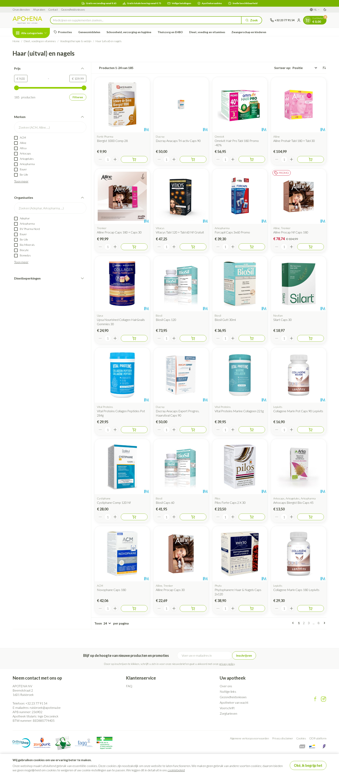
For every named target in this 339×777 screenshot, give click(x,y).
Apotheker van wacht (234, 702)
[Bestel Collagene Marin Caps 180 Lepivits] (310, 608)
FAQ (129, 686)
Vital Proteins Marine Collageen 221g (239, 411)
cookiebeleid (176, 770)
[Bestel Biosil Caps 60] (193, 517)
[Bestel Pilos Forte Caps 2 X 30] (252, 517)
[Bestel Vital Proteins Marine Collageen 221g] (252, 429)
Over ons (226, 686)
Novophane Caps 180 (111, 590)
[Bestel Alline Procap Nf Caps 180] (310, 246)
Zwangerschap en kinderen (248, 32)
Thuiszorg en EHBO (170, 32)
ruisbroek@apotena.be (45, 707)
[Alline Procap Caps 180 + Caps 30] (122, 196)
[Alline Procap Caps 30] (181, 553)
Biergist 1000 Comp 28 (112, 141)
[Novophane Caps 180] (122, 553)
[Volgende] (323, 622)
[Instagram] (323, 699)
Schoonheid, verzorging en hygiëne (129, 32)
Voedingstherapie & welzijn (75, 41)
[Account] (299, 20)
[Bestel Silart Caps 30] (310, 338)
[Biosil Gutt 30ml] (240, 283)
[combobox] (145, 20)
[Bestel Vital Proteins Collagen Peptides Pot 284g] (134, 429)
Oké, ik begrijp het (308, 765)
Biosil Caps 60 (165, 502)
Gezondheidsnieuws (73, 9)
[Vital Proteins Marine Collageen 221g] (240, 375)
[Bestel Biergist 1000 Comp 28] (134, 159)
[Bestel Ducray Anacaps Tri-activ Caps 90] (193, 159)
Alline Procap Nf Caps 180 (290, 232)
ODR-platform (317, 738)
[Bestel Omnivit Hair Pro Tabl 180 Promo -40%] (252, 159)
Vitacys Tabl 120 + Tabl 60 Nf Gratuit (180, 232)
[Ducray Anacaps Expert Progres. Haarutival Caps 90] (181, 375)
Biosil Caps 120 (166, 319)
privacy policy (227, 663)
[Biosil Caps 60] (181, 466)
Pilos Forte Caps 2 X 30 (230, 502)
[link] (293, 622)
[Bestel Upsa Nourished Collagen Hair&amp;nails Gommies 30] (134, 338)
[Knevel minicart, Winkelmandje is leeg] (307, 20)
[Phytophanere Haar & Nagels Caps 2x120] (240, 553)
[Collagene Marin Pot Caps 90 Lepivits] (298, 375)
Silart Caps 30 (282, 319)
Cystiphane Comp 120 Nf (114, 502)
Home (16, 41)
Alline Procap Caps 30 (170, 590)
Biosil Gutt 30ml (225, 319)
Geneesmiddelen (89, 32)
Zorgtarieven (228, 713)
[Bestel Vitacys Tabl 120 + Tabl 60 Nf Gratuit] (193, 246)
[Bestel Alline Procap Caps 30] (193, 608)
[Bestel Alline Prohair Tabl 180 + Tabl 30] (310, 159)
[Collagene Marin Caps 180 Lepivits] (298, 553)
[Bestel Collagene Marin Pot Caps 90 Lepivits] (310, 429)
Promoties (65, 32)
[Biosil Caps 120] (181, 283)
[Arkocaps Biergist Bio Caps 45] (298, 466)
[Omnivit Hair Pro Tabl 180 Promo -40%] (240, 104)
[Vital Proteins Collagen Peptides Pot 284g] (122, 375)
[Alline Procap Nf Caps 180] (298, 196)
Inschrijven (244, 655)
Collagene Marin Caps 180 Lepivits (296, 590)
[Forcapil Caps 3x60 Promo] (240, 196)
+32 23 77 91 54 (36, 703)
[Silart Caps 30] (298, 283)
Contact (53, 9)
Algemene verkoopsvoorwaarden (249, 738)
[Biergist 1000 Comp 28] (122, 104)
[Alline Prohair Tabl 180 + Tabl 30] (298, 104)
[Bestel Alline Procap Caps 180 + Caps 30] (134, 246)
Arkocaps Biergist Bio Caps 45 (293, 502)
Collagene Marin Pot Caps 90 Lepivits (298, 411)
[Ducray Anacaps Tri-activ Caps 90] (181, 104)
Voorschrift (227, 708)
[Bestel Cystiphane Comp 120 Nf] (134, 517)
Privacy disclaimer (282, 738)
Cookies (301, 738)
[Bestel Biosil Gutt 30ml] (252, 338)
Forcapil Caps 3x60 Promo (232, 232)
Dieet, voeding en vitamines (207, 32)
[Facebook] (315, 699)
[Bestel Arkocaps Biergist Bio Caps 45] (310, 517)
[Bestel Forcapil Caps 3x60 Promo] (252, 246)
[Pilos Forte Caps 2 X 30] (240, 466)
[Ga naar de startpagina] (27, 20)
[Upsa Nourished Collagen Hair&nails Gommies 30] (122, 283)
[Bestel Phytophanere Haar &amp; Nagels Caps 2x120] (252, 608)
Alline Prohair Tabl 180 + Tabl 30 (294, 141)
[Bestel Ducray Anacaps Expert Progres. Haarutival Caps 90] (193, 429)
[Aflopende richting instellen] (324, 68)
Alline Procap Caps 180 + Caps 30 (119, 232)
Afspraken (39, 9)
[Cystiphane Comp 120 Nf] (122, 466)
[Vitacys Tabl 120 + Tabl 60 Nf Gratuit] (181, 196)
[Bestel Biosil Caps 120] (193, 338)
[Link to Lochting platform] (324, 746)
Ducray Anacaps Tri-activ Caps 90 (178, 141)
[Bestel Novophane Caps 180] (134, 608)
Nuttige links (228, 691)
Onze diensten (21, 9)
